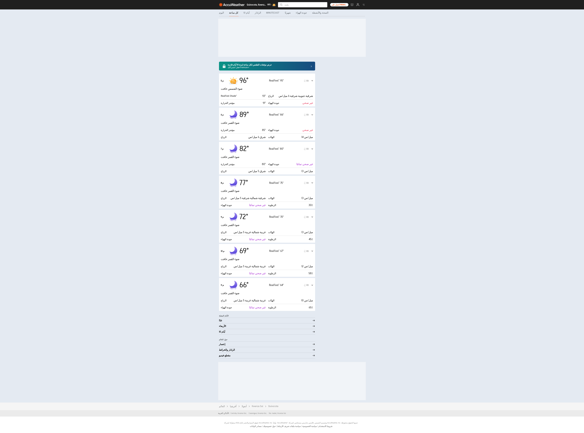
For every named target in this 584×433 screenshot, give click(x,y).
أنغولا (244, 406)
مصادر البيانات (256, 426)
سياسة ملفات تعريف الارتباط (289, 426)
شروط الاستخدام (325, 426)
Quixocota (273, 406)
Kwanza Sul (257, 406)
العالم (222, 406)
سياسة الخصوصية (309, 426)
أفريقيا (233, 406)
